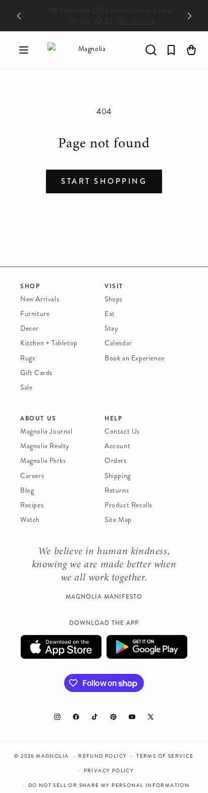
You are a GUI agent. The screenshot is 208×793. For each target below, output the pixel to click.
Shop (30, 286)
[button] (24, 50)
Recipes (31, 505)
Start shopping (104, 181)
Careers (32, 476)
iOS (61, 647)
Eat (110, 314)
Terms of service (164, 756)
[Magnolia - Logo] (88, 50)
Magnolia (52, 756)
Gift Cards (36, 373)
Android (147, 647)
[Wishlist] (171, 50)
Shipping (118, 476)
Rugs (27, 358)
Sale (26, 387)
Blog (27, 490)
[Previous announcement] (19, 16)
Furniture (34, 314)
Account (117, 446)
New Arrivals (39, 299)
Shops (114, 299)
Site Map (118, 519)
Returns (117, 490)
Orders (116, 460)
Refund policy (102, 756)
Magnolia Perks (43, 460)
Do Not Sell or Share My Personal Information (109, 785)
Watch (30, 519)
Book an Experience (135, 358)
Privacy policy (109, 770)
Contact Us (122, 431)
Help (113, 418)
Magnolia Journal (46, 431)
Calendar (118, 343)
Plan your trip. (130, 21)
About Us (38, 418)
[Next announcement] (189, 16)
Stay (111, 328)
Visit (114, 286)
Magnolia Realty (45, 446)
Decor (29, 328)
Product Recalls (128, 505)
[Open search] (151, 50)
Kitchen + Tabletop (49, 343)
